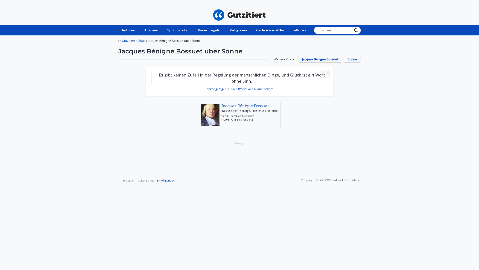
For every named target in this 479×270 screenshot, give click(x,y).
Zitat (141, 41)
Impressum (127, 180)
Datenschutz (146, 180)
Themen (151, 30)
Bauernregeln (209, 30)
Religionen (238, 30)
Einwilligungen (166, 180)
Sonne (352, 59)
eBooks (300, 30)
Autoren (128, 30)
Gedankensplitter (270, 30)
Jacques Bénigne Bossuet (320, 59)
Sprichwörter (178, 30)
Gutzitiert (128, 41)
